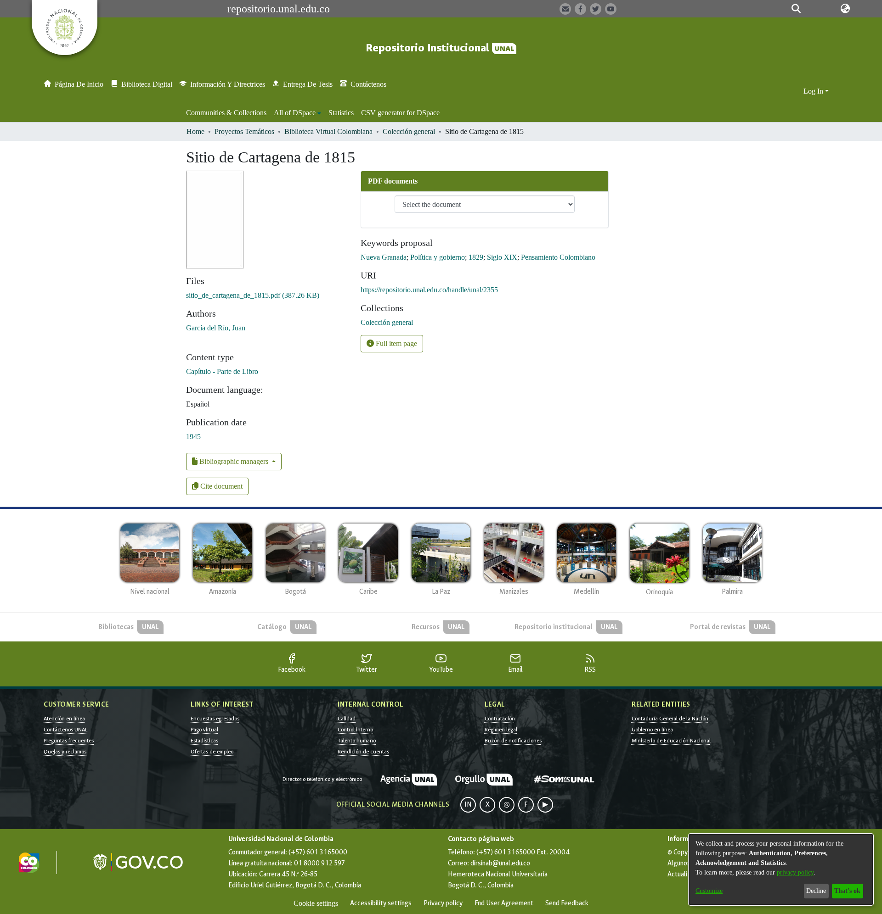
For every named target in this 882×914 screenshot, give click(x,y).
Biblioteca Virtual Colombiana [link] (328, 131)
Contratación (500, 718)
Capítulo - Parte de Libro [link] (222, 371)
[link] (252, 295)
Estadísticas (204, 740)
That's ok (847, 890)
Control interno (355, 729)
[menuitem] (297, 113)
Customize (709, 890)
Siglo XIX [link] (502, 257)
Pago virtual (204, 729)
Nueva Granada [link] (384, 257)
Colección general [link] (409, 131)
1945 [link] (193, 436)
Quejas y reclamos (65, 751)
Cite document (220, 486)
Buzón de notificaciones (513, 740)
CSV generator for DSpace (400, 113)
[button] (796, 8)
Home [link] (195, 131)
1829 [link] (476, 257)
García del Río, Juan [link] (215, 328)
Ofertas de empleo (212, 751)
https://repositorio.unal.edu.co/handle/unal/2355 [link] (429, 290)
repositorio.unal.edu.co (278, 9)
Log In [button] (814, 91)
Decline (816, 890)
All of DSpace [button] (295, 113)
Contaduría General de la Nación (670, 718)
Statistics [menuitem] (341, 113)
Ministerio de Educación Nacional (671, 740)
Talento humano (357, 740)
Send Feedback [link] (566, 903)
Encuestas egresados (215, 718)
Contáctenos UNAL (65, 729)
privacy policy (795, 872)
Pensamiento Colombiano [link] (558, 257)
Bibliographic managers (234, 461)
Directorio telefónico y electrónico (322, 779)
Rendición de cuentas (363, 751)
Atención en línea (64, 718)
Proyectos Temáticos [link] (244, 131)
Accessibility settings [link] (381, 903)
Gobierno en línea (652, 729)
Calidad (347, 718)
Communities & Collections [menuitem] (226, 113)
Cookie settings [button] (316, 903)
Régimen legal (501, 729)
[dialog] (781, 869)
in (468, 804)
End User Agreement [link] (504, 903)
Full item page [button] (395, 343)
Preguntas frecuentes (69, 740)
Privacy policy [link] (443, 903)
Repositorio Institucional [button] (429, 48)
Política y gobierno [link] (437, 257)
